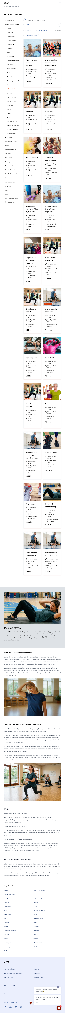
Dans (8, 52)
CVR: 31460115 (8, 977)
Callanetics (10, 48)
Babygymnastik (11, 40)
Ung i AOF (37, 969)
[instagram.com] (21, 1007)
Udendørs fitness (12, 121)
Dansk (6, 898)
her (56, 866)
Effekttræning (11, 56)
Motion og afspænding (13, 81)
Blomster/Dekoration (10, 947)
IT (5, 178)
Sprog (7, 145)
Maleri (6, 939)
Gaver (7, 190)
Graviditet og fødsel (13, 61)
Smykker (6, 935)
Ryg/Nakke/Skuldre (12, 97)
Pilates (9, 85)
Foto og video (8, 943)
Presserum (7, 994)
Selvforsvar (10, 105)
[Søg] (25, 20)
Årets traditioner (10, 202)
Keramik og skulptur (40, 910)
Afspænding (10, 32)
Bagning (36, 926)
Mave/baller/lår (11, 69)
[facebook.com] (6, 1007)
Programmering (38, 918)
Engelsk (6, 902)
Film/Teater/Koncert (11, 198)
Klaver (6, 926)
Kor (5, 918)
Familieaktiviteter (10, 170)
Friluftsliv (8, 186)
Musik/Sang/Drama (11, 141)
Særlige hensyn (11, 101)
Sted (28, 25)
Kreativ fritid (9, 137)
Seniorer (7, 154)
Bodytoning (10, 44)
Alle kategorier (9, 20)
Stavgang (9, 113)
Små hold (9, 109)
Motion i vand (11, 77)
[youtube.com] (12, 1007)
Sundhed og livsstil (11, 174)
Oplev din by (9, 158)
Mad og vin (8, 162)
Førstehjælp (7, 906)
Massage (36, 930)
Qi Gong (9, 93)
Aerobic (9, 28)
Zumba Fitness (11, 133)
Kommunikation (10, 182)
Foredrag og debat (10, 150)
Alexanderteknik (12, 36)
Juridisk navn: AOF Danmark (12, 973)
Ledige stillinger (38, 977)
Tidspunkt (28, 30)
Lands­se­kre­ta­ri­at (9, 990)
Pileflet (36, 947)
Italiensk (6, 922)
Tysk (5, 910)
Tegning (36, 935)
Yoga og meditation (12, 129)
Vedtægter (37, 973)
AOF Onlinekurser (9, 969)
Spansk (6, 890)
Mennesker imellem (11, 166)
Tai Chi (9, 117)
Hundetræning (38, 898)
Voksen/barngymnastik (13, 125)
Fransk (35, 914)
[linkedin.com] (17, 1007)
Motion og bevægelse (12, 24)
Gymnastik (10, 65)
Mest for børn (11, 73)
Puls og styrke (11, 89)
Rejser (7, 194)
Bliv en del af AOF (9, 986)
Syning (36, 939)
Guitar (35, 922)
